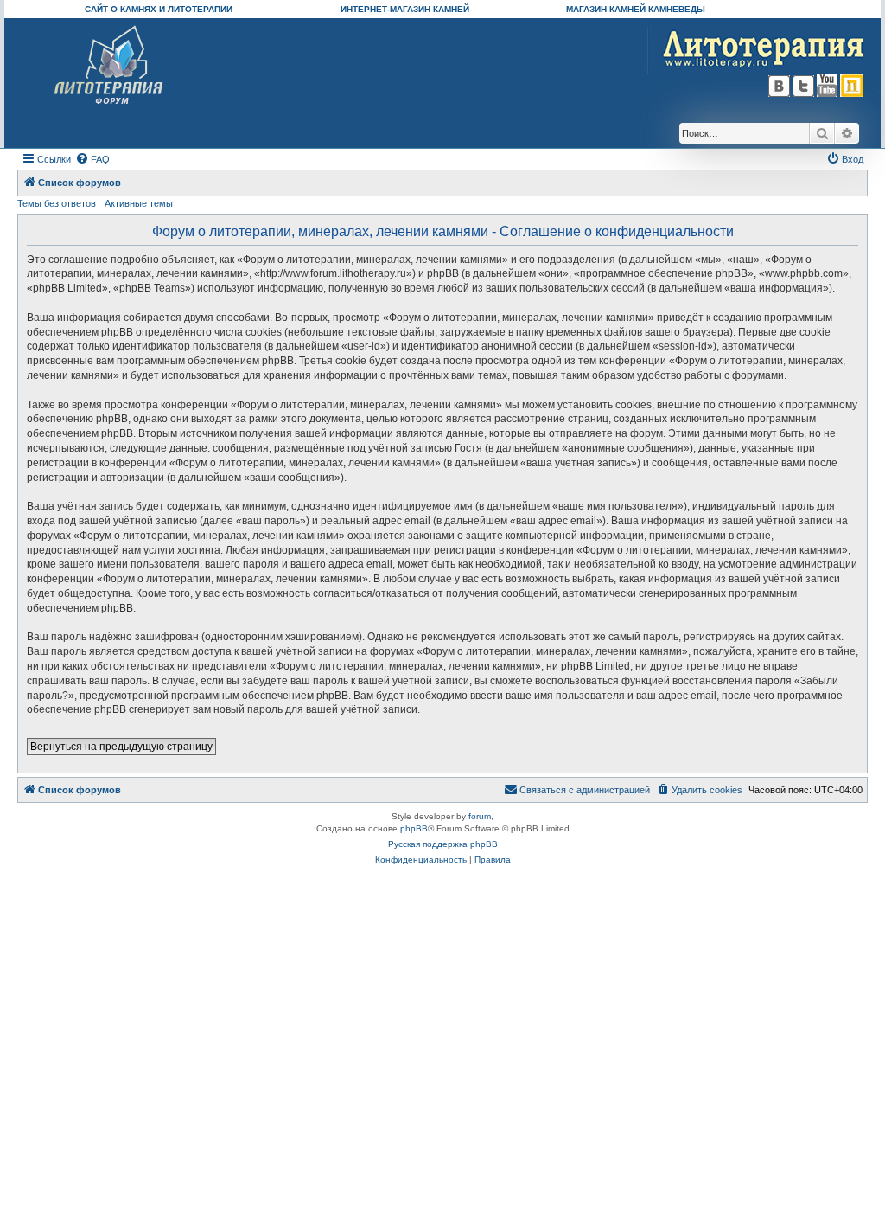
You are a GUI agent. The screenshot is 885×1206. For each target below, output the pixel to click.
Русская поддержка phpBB (443, 844)
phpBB (414, 828)
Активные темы (139, 203)
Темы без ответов (56, 203)
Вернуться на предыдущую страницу (121, 747)
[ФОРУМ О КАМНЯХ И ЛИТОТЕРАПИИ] (109, 65)
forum (479, 816)
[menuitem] (92, 159)
